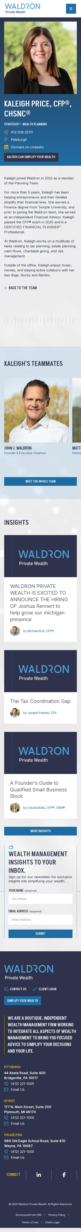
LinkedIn (39, 1174)
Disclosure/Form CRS (29, 1214)
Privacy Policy (56, 1214)
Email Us (18, 1089)
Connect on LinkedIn (27, 147)
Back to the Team (23, 288)
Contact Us (18, 989)
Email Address (25, 911)
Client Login (47, 989)
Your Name (23, 890)
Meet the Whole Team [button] (41, 481)
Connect (13, 1175)
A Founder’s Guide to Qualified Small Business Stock (38, 789)
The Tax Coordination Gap (40, 701)
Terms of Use (30, 1222)
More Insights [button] (41, 831)
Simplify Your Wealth (22, 1001)
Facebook (64, 1174)
